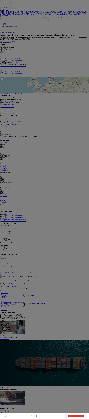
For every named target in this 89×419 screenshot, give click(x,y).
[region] (44, 416)
